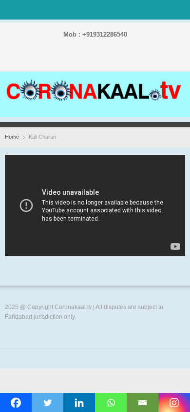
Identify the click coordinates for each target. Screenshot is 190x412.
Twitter (81, 59)
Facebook (66, 59)
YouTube (112, 59)
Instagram (97, 59)
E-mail (128, 59)
